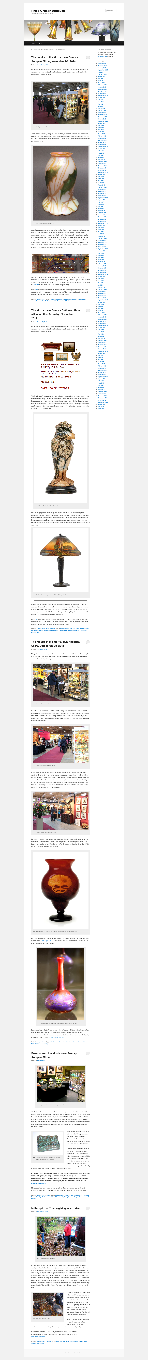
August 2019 (101, 149)
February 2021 (102, 110)
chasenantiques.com (57, 299)
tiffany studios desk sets (80, 1197)
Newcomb (86, 1195)
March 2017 (101, 210)
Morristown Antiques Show (70, 299)
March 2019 (101, 159)
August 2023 (101, 76)
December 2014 (102, 268)
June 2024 (101, 72)
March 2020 (101, 134)
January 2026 (102, 63)
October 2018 (102, 170)
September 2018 (103, 172)
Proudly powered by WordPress (74, 1353)
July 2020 (101, 125)
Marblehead (58, 1195)
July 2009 (101, 406)
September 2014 (103, 274)
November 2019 (102, 142)
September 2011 (103, 351)
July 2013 (101, 304)
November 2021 (102, 91)
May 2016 (100, 232)
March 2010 (101, 389)
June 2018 (101, 178)
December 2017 (102, 191)
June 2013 (101, 306)
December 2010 (102, 370)
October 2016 (102, 221)
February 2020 (102, 136)
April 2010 (101, 387)
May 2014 (100, 283)
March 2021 (101, 108)
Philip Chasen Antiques (48, 10)
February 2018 (102, 187)
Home (33, 43)
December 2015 (102, 242)
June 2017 (101, 204)
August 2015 (101, 251)
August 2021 (101, 98)
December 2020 (102, 115)
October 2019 (102, 144)
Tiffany (48, 1195)
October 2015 (102, 247)
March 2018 (101, 185)
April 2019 (101, 157)
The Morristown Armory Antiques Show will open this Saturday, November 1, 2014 (55, 314)
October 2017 (102, 196)
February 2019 (102, 161)
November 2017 (102, 193)
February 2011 (102, 366)
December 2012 (102, 319)
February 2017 (102, 213)
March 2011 (101, 364)
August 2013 (101, 302)
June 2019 (101, 153)
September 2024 (103, 70)
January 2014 (102, 291)
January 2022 (102, 87)
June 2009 (101, 409)
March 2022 (101, 83)
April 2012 (101, 336)
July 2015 (101, 253)
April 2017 (101, 208)
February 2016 (102, 238)
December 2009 (102, 396)
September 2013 (103, 300)
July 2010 (101, 381)
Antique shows (41, 299)
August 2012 (101, 328)
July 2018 (101, 176)
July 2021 (101, 100)
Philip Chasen (49, 301)
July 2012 (101, 330)
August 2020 (101, 123)
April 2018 (101, 183)
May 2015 (100, 257)
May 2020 (100, 129)
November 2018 (102, 168)
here (36, 289)
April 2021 (101, 106)
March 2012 (101, 338)
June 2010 (101, 383)
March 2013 (101, 313)
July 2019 (101, 151)
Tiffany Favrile (59, 1197)
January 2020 (102, 138)
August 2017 (101, 200)
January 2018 (102, 189)
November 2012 (102, 321)
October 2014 (102, 272)
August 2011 (101, 353)
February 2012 (102, 340)
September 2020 (103, 121)
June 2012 (101, 332)
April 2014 (101, 285)
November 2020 (102, 117)
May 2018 (100, 181)
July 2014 (101, 279)
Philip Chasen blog (59, 301)
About (40, 43)
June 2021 (101, 102)
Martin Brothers (50, 629)
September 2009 (103, 402)
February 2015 (102, 264)
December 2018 (102, 166)
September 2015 (103, 249)
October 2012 (102, 323)
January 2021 (102, 112)
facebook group (102, 56)
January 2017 (102, 215)
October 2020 (102, 119)
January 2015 (102, 266)
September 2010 (103, 377)
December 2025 (102, 66)
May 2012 (100, 334)
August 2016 (101, 225)
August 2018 (101, 174)
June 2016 (101, 230)
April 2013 (101, 311)
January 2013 (102, 317)
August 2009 (101, 404)
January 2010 (102, 394)
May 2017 (100, 206)
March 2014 (101, 287)
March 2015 (101, 262)
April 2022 (101, 80)
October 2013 (102, 298)
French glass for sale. (48, 941)
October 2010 (102, 374)
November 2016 (102, 219)
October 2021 (102, 93)
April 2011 (101, 362)
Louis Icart (59, 1341)
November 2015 (102, 245)
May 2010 (100, 385)
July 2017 (101, 202)
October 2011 (102, 349)
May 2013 (100, 308)
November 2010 (102, 372)
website (36, 285)
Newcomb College (36, 1197)
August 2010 (101, 379)
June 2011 (101, 357)
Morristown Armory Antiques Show (57, 630)
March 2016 (101, 236)
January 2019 (102, 164)
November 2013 (102, 296)
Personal (48, 1341)
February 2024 (102, 74)
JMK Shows (76, 629)
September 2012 (103, 325)
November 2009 (102, 398)
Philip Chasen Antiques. (57, 1037)
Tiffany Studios (68, 1197)
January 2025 (102, 68)
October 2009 (102, 400)
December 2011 (102, 345)
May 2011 (100, 360)
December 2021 (102, 89)
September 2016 (103, 223)
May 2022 (100, 78)
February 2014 (102, 289)
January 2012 (102, 343)
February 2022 (102, 85)
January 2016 (102, 240)
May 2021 (100, 104)
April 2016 (101, 234)
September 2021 (103, 95)
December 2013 (102, 294)
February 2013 (102, 315)
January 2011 (102, 368)
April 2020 (101, 132)
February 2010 (102, 392)
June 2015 (101, 255)
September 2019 (103, 147)
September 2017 (103, 198)
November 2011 (102, 347)
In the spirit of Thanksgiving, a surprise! (56, 1208)
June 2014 (101, 281)
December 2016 (102, 217)
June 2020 (101, 127)
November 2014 (102, 270)
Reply (67, 301)
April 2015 (101, 259)
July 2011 (101, 355)
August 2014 (101, 276)
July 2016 (101, 227)
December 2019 (102, 140)
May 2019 (100, 155)
